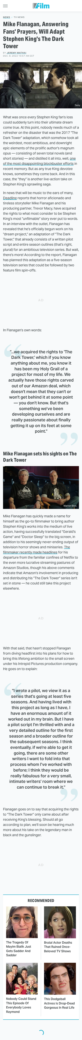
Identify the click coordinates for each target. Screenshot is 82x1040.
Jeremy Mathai (16, 52)
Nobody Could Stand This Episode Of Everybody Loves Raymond (21, 1005)
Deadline (10, 198)
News (6, 17)
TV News (19, 17)
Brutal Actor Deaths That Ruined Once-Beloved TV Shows (58, 947)
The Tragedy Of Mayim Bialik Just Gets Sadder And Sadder (18, 948)
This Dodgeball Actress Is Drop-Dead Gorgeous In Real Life (59, 1003)
